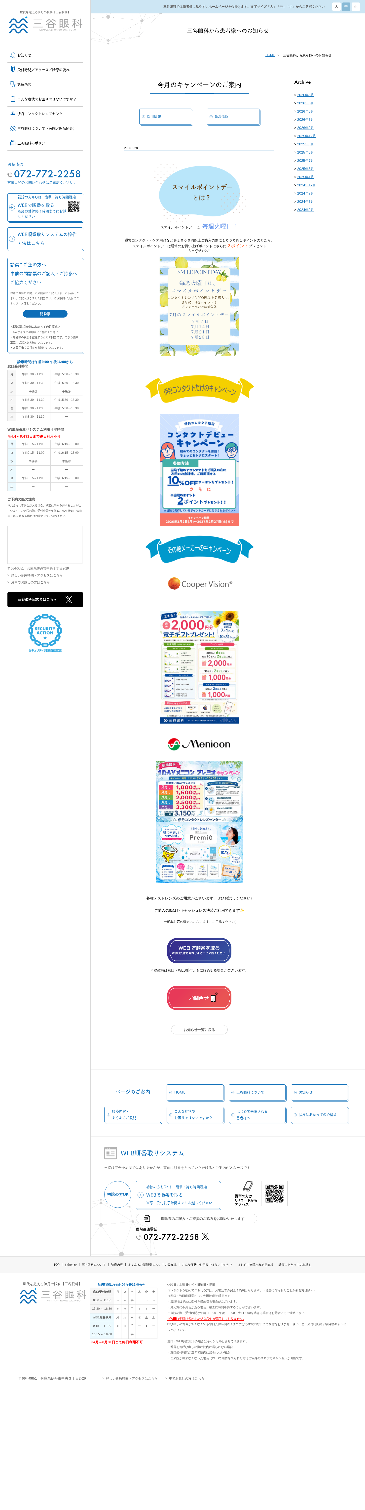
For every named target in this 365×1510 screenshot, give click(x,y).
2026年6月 (305, 103)
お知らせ (306, 1092)
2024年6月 (305, 202)
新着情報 (221, 116)
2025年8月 (305, 152)
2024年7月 (305, 193)
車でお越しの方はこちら (186, 1378)
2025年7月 (305, 161)
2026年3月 (305, 120)
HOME (270, 55)
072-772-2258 (47, 174)
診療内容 (117, 1264)
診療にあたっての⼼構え (318, 1114)
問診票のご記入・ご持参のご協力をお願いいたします (203, 1219)
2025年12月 (306, 136)
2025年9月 (305, 144)
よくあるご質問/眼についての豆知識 (152, 1264)
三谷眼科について (250, 1092)
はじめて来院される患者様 (255, 1264)
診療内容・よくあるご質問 (124, 1114)
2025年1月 (305, 177)
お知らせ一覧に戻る (199, 1030)
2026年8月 (305, 95)
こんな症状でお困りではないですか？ (193, 1114)
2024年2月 (305, 210)
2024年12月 (306, 185)
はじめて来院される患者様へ (252, 1114)
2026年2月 (305, 128)
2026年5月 (305, 111)
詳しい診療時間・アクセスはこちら (37, 575)
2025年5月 (305, 169)
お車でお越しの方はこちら (30, 582)
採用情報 (154, 116)
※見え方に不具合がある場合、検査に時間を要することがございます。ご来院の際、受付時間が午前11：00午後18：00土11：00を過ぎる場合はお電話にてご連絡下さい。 (44, 510)
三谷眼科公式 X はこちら (37, 599)
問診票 (45, 314)
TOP (57, 1264)
